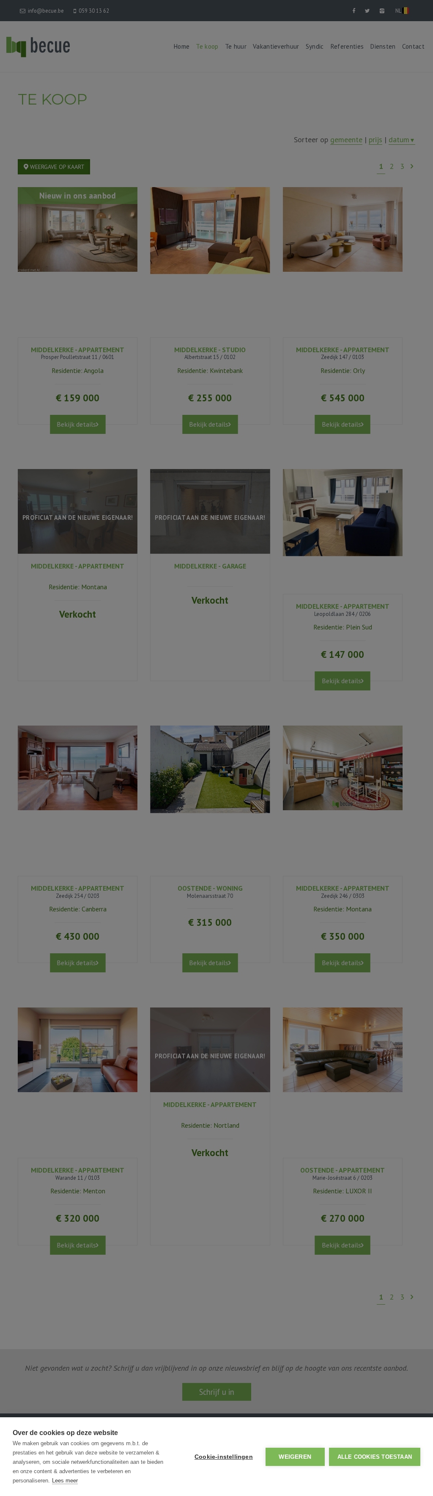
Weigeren (295, 1457)
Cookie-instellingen (224, 1457)
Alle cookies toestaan (374, 1457)
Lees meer (65, 1480)
